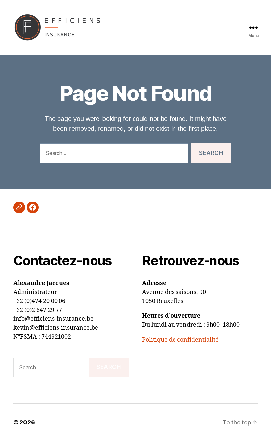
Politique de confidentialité (180, 340)
